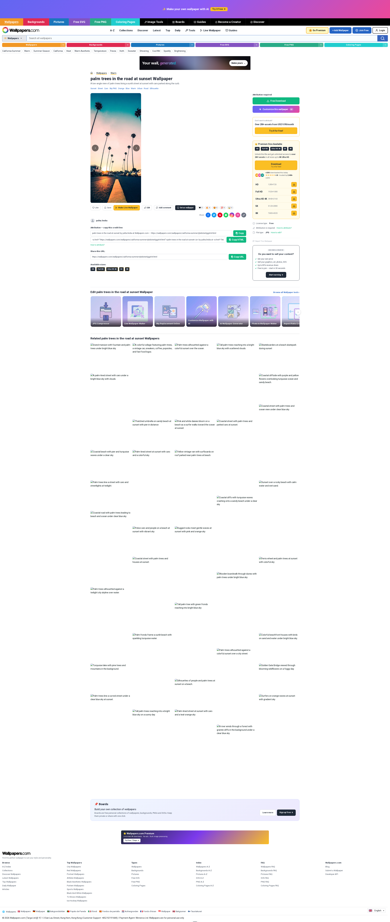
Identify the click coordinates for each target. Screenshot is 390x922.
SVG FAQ (265, 878)
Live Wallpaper (212, 30)
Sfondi (94, 911)
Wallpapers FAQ (268, 867)
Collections (126, 30)
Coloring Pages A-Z (205, 885)
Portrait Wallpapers (75, 874)
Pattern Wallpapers (75, 885)
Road (146, 88)
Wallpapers (11, 22)
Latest (157, 30)
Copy (241, 233)
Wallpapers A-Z (203, 867)
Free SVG (79, 22)
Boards (180, 22)
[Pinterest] (220, 215)
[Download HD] (294, 184)
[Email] (237, 215)
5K (121, 269)
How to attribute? (97, 245)
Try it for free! (276, 131)
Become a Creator (229, 22)
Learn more (267, 812)
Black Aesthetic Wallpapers (79, 882)
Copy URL (239, 257)
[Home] (91, 73)
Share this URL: (97, 251)
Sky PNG (113, 88)
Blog (327, 867)
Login (382, 30)
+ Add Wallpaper (340, 30)
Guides (201, 22)
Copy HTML (238, 240)
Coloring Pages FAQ (270, 885)
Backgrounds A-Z (204, 870)
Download (276, 165)
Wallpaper (40, 911)
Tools (192, 30)
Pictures (59, 22)
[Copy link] (243, 215)
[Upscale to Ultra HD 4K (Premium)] (294, 198)
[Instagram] (231, 215)
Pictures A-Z (201, 874)
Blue (127, 88)
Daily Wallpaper (9, 885)
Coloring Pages (125, 22)
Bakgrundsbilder (57, 911)
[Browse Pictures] (192, 45)
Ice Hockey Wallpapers (77, 901)
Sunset (93, 88)
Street (100, 88)
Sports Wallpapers (75, 889)
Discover (259, 22)
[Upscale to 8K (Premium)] (294, 213)
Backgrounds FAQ (269, 870)
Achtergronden (131, 911)
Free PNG (100, 22)
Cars (106, 88)
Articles (5, 889)
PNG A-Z (200, 882)
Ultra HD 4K (112, 269)
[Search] (383, 38)
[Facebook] (208, 215)
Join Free (364, 30)
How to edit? (276, 232)
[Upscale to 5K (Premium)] (294, 206)
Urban (139, 88)
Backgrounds (36, 22)
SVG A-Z (200, 878)
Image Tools (155, 22)
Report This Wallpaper (263, 241)
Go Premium (319, 30)
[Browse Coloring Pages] (385, 45)
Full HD (101, 269)
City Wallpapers (74, 867)
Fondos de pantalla (111, 911)
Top (168, 30)
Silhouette (154, 88)
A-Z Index (6, 867)
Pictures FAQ (266, 874)
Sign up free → (286, 812)
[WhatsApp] (225, 215)
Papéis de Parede (78, 911)
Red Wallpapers (74, 870)
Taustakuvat (196, 911)
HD (93, 269)
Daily (177, 30)
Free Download (278, 101)
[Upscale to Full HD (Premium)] (294, 191)
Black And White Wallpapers (79, 893)
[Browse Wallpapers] (63, 45)
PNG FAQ (265, 882)
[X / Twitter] (214, 215)
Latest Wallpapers (10, 878)
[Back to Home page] (20, 30)
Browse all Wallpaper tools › (286, 292)
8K (127, 269)
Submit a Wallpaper (334, 870)
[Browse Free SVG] (256, 45)
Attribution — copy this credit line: (106, 227)
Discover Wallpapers (11, 874)
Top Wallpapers (9, 882)
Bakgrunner (181, 911)
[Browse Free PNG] (320, 45)
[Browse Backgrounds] (127, 45)
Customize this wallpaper (277, 109)
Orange (121, 88)
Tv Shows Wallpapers (76, 897)
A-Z (112, 30)
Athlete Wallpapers (75, 878)
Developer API (331, 874)
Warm (113, 73)
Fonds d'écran (150, 911)
